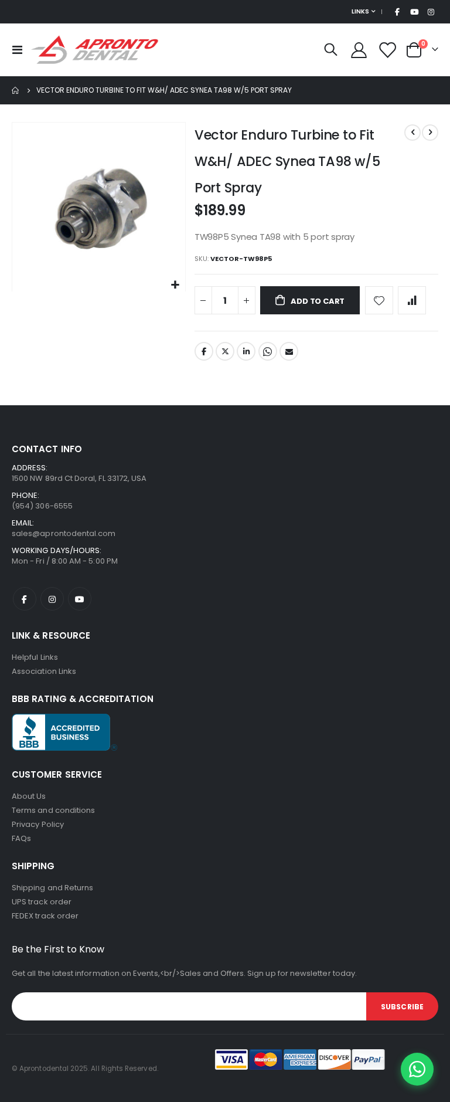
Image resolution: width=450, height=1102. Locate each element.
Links (360, 11)
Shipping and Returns (52, 887)
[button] (175, 285)
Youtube (79, 599)
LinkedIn (246, 351)
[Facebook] (397, 11)
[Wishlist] (387, 50)
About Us (29, 796)
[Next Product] (430, 132)
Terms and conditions (53, 810)
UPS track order (41, 901)
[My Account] (358, 50)
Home (16, 90)
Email (288, 351)
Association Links (44, 671)
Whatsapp (267, 351)
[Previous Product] (412, 132)
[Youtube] (414, 11)
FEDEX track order (45, 915)
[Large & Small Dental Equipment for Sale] (94, 50)
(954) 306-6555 (42, 505)
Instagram (52, 599)
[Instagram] (430, 11)
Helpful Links (35, 657)
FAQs (21, 838)
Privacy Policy (38, 824)
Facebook (204, 351)
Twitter (225, 351)
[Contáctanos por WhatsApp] (417, 1069)
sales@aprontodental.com (64, 533)
